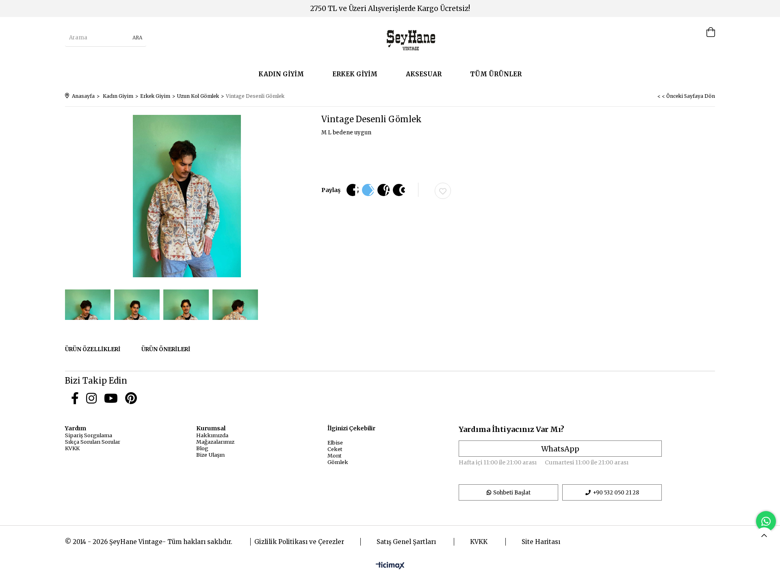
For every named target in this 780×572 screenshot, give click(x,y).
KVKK (72, 448)
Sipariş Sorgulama (88, 435)
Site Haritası (541, 542)
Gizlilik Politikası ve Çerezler (299, 542)
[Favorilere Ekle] (443, 191)
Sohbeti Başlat (512, 492)
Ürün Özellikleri (92, 349)
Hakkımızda (212, 435)
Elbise (335, 442)
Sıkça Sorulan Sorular (92, 441)
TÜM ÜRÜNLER (496, 74)
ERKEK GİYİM (354, 74)
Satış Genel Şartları (406, 542)
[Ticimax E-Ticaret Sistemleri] (390, 566)
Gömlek (337, 462)
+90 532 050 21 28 (616, 492)
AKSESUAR (424, 74)
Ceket (334, 449)
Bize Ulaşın (210, 454)
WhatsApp (560, 448)
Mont (334, 455)
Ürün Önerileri (165, 349)
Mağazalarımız (215, 441)
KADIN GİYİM (281, 74)
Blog (202, 448)
